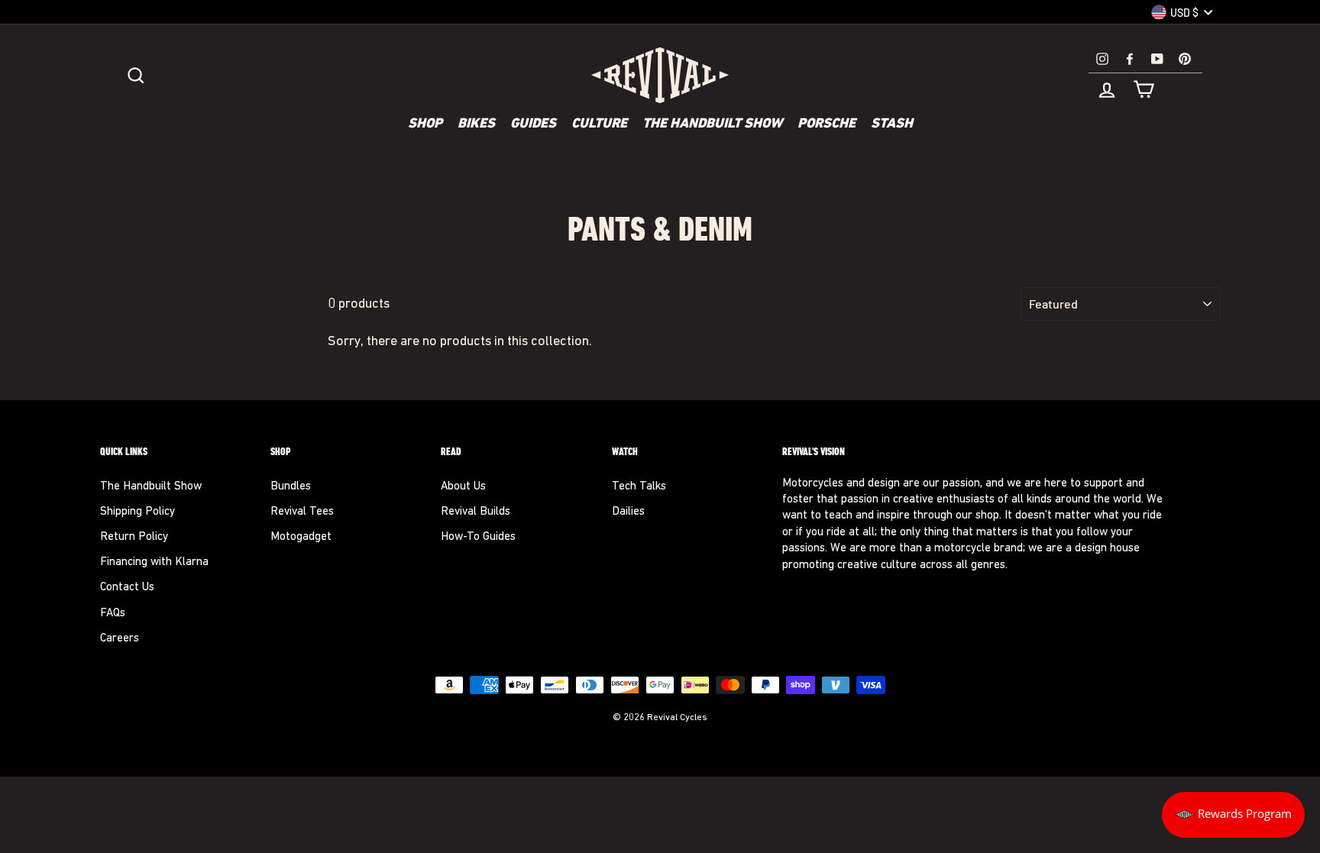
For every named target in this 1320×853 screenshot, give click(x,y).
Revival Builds (475, 512)
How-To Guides (478, 537)
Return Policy (134, 537)
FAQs (112, 613)
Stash (892, 124)
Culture (599, 124)
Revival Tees (302, 512)
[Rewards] (1233, 815)
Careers (119, 639)
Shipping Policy (137, 512)
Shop (425, 124)
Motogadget (301, 537)
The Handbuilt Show (712, 124)
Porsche (827, 124)
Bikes (476, 124)
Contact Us (127, 587)
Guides (533, 124)
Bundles (290, 487)
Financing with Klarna (154, 562)
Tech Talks (639, 487)
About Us (463, 487)
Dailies (628, 512)
